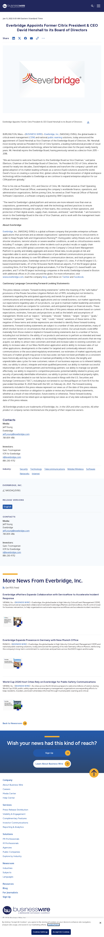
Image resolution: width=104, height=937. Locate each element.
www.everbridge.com (13, 277)
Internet (36, 473)
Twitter (65, 277)
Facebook (79, 277)
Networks (24, 473)
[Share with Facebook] (25, 38)
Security (24, 469)
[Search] (92, 6)
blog (45, 277)
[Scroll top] (94, 773)
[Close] (100, 923)
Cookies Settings (40, 932)
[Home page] (14, 6)
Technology (36, 469)
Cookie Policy (53, 925)
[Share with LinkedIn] (13, 38)
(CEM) (32, 137)
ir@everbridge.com (12, 457)
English (7, 507)
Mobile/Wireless (75, 469)
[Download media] (88, 122)
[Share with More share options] (43, 38)
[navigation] (98, 6)
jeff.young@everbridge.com (16, 434)
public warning (55, 137)
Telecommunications (54, 469)
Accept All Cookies (61, 932)
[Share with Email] (31, 38)
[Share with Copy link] (37, 38)
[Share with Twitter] (19, 38)
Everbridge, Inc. (51, 134)
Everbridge (8, 231)
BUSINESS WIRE (34, 134)
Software (90, 469)
